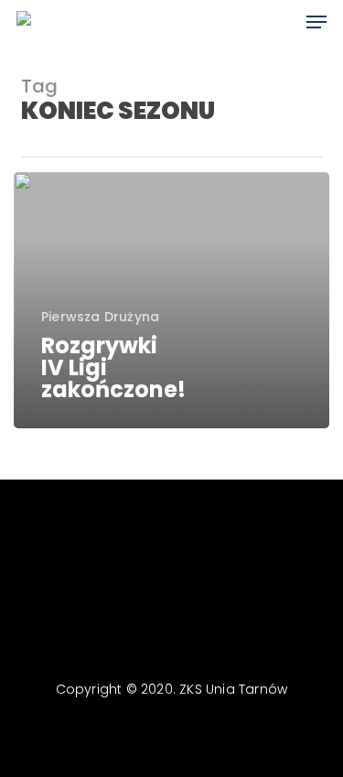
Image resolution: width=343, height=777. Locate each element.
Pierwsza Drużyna (100, 317)
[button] (316, 22)
